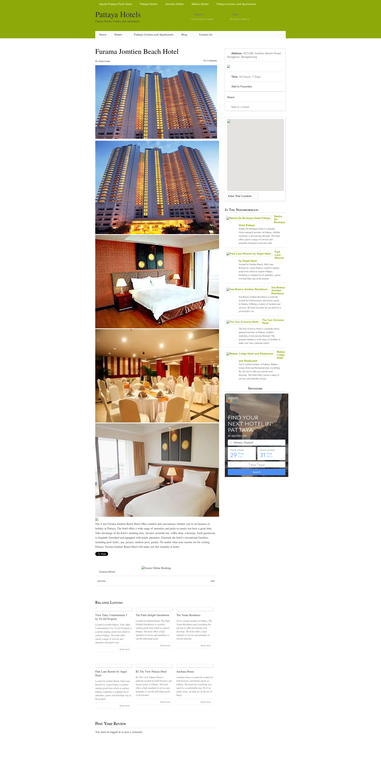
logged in (115, 732)
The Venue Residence (188, 615)
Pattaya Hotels (148, 4)
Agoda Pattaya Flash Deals (115, 4)
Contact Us (205, 34)
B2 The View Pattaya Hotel (151, 671)
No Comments (210, 60)
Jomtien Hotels (174, 4)
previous (102, 580)
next (213, 580)
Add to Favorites (241, 86)
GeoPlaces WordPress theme (190, 753)
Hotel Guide (104, 61)
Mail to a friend (240, 107)
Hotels (118, 34)
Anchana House (185, 671)
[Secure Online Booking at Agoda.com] (156, 568)
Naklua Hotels (200, 4)
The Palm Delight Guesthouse (152, 615)
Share (231, 97)
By (97, 61)
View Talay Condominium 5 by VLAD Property (111, 617)
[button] (255, 152)
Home (102, 34)
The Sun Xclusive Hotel (273, 322)
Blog (184, 34)
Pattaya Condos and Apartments (236, 4)
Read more (125, 649)
